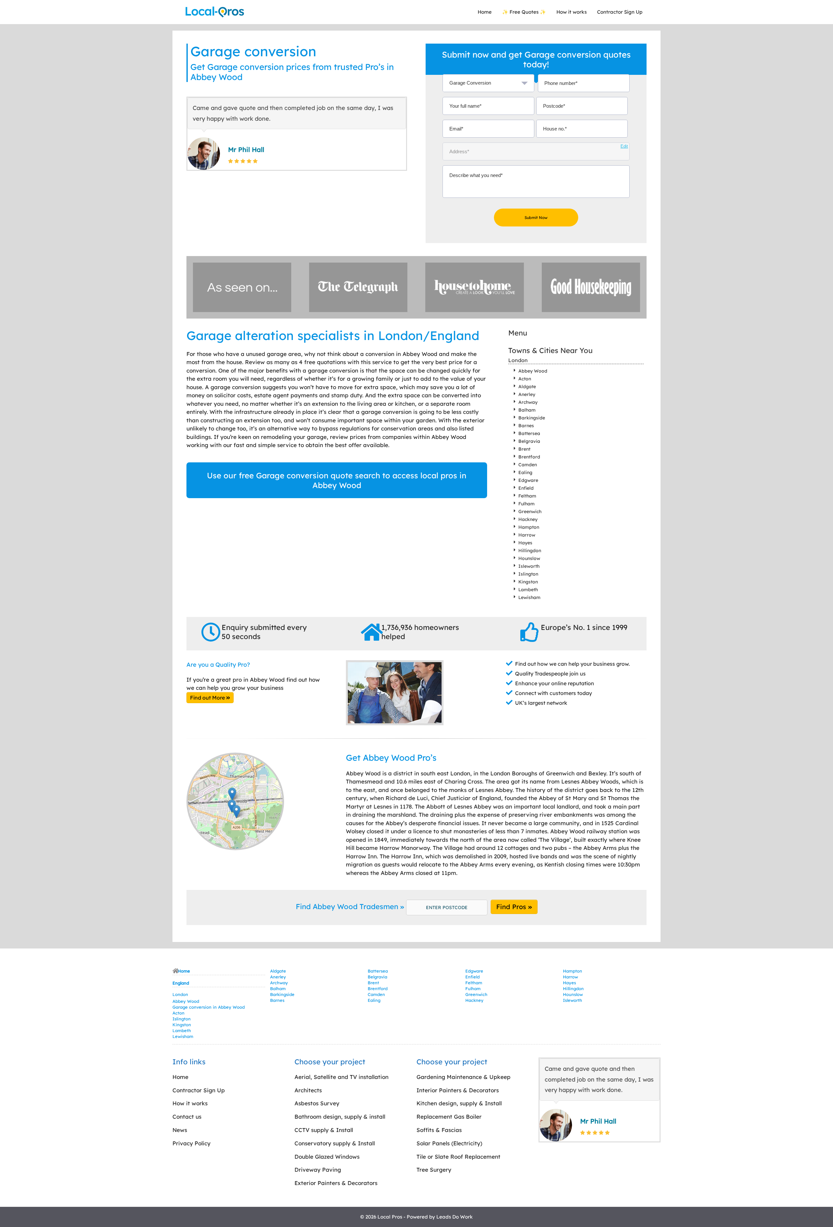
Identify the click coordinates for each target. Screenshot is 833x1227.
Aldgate (527, 386)
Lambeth (528, 590)
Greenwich (529, 511)
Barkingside (531, 418)
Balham (527, 410)
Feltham (527, 496)
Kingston (528, 582)
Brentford (529, 457)
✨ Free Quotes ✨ (524, 12)
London (518, 360)
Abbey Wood (532, 371)
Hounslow (529, 558)
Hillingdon (529, 550)
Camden (527, 465)
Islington (528, 574)
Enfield (526, 488)
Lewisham (529, 597)
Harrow (526, 535)
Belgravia (529, 441)
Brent (524, 449)
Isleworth (528, 566)
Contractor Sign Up (619, 12)
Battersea (529, 433)
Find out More (208, 697)
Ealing (525, 472)
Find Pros (512, 907)
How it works (571, 12)
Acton (524, 379)
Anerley (526, 394)
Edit (624, 146)
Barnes (526, 426)
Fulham (526, 504)
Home (485, 12)
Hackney (528, 519)
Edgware (528, 480)
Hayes (525, 543)
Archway (528, 402)
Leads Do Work (454, 1217)
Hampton (528, 527)
